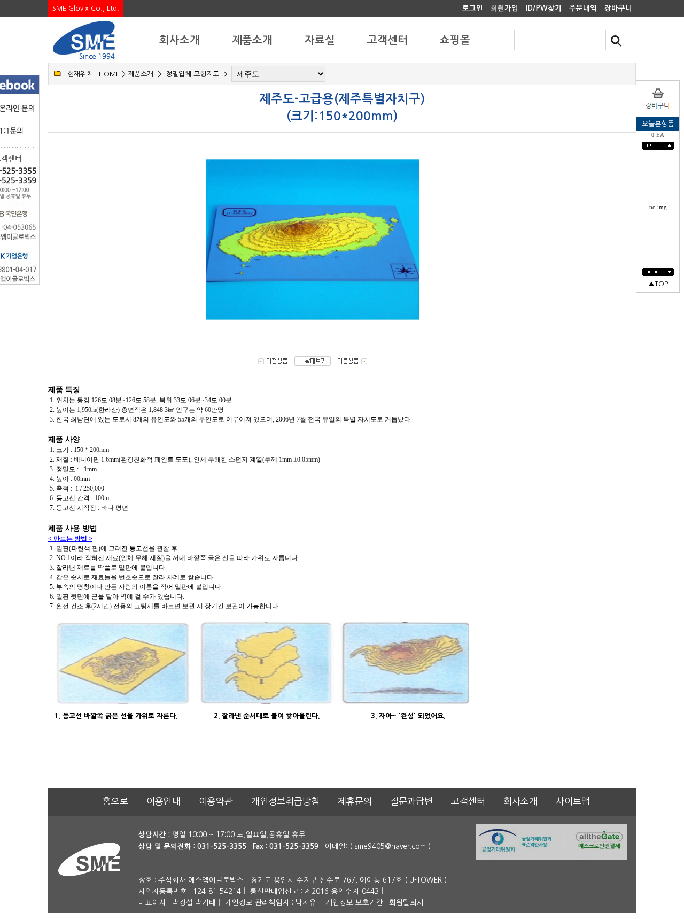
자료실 (320, 40)
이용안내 (163, 801)
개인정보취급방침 (285, 801)
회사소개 (179, 40)
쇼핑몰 (455, 40)
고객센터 (387, 40)
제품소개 (252, 40)
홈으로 (115, 801)
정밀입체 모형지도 (192, 74)
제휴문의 (355, 801)
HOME (109, 74)
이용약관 (216, 801)
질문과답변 (411, 801)
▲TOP (658, 283)
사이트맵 (573, 801)
